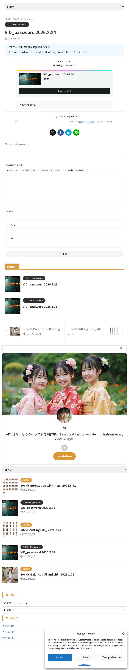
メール (11, 224)
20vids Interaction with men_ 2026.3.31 (48, 485)
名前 (9, 211)
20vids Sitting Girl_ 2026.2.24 (40, 530)
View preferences (112, 657)
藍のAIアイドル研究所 (87, 121)
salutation (64, 456)
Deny (86, 657)
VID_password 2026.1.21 (40, 284)
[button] (122, 633)
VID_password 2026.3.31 (40, 306)
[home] (64, 447)
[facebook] (60, 132)
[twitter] (53, 132)
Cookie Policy (84, 664)
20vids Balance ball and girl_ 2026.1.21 (47, 574)
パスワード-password (18, 144)
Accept (60, 657)
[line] (76, 132)
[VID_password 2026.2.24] (68, 132)
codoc (110, 121)
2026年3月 (8, 626)
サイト (9, 238)
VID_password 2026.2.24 (37, 552)
